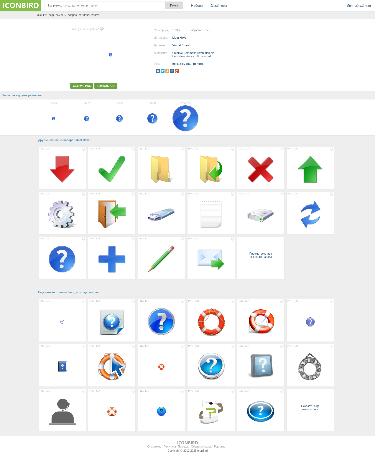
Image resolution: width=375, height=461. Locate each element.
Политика (169, 446)
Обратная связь (201, 446)
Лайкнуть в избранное (84, 29)
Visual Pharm (181, 45)
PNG (42, 148)
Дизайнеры (219, 5)
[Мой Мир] (172, 71)
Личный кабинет (359, 5)
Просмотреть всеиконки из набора (260, 255)
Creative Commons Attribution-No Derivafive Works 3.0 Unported (193, 54)
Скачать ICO (106, 86)
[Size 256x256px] (62, 169)
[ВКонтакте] (158, 71)
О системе (154, 446)
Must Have (179, 37)
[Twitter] (162, 71)
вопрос (198, 63)
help (175, 63)
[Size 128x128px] (161, 321)
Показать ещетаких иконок (310, 407)
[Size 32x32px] (161, 366)
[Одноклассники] (167, 71)
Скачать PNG (82, 86)
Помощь (183, 446)
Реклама (219, 446)
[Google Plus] (177, 71)
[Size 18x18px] (62, 321)
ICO (48, 148)
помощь (185, 63)
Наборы (197, 5)
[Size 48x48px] (310, 321)
